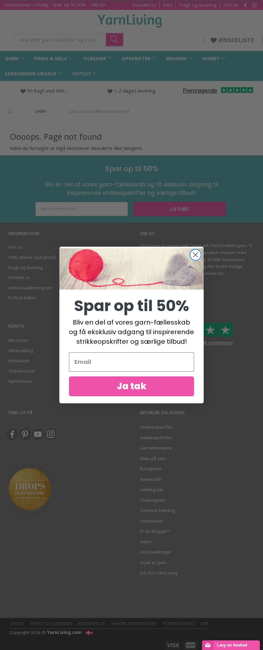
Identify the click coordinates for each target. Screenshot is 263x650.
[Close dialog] (195, 254)
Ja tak (132, 386)
